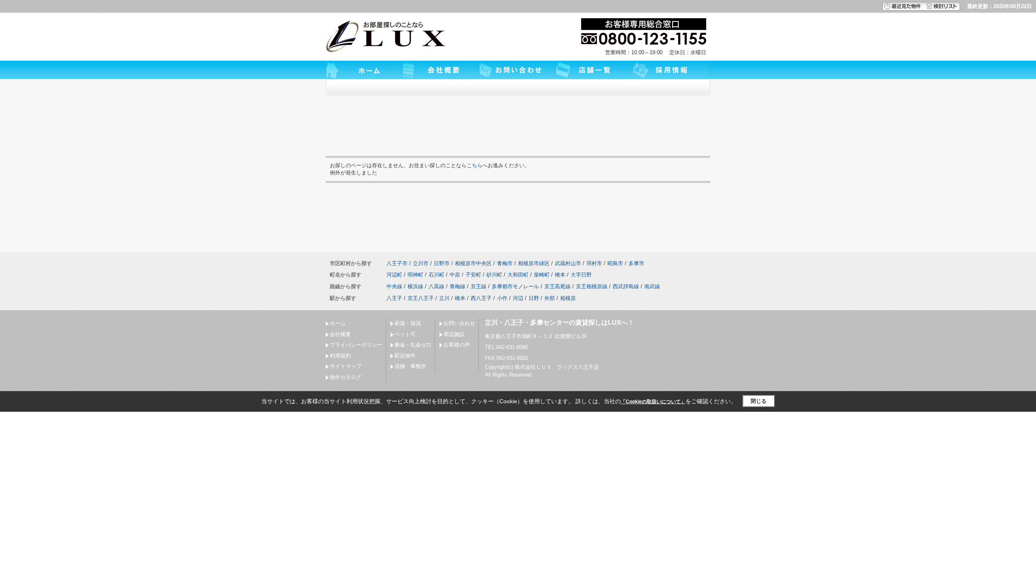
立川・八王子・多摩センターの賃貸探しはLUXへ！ (559, 322)
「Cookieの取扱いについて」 (653, 401)
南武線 (652, 286)
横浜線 (415, 286)
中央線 (394, 286)
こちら (474, 165)
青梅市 (505, 263)
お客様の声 (457, 345)
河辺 (518, 298)
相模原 (568, 298)
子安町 (473, 275)
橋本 (560, 275)
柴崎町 (542, 275)
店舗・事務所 (410, 366)
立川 (444, 298)
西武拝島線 (626, 286)
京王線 (478, 286)
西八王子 (481, 298)
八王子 (394, 298)
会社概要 (340, 334)
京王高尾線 (557, 286)
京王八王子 (421, 298)
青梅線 (457, 286)
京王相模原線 (591, 286)
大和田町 (518, 275)
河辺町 (394, 275)
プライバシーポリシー (356, 345)
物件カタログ (345, 377)
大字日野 (581, 275)
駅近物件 (405, 356)
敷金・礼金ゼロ (413, 345)
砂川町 (494, 275)
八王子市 (397, 263)
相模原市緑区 (534, 263)
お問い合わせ (459, 323)
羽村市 (594, 263)
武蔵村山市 (568, 263)
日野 (534, 298)
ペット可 (405, 334)
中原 (455, 275)
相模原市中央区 (473, 263)
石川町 (436, 275)
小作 (502, 298)
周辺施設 (454, 334)
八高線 (436, 286)
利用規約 (340, 356)
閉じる (758, 401)
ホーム (338, 323)
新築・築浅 (408, 323)
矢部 (549, 298)
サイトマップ (345, 366)
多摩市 (636, 263)
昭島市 (615, 263)
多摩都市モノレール (515, 286)
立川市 (421, 263)
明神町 (415, 275)
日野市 (442, 263)
